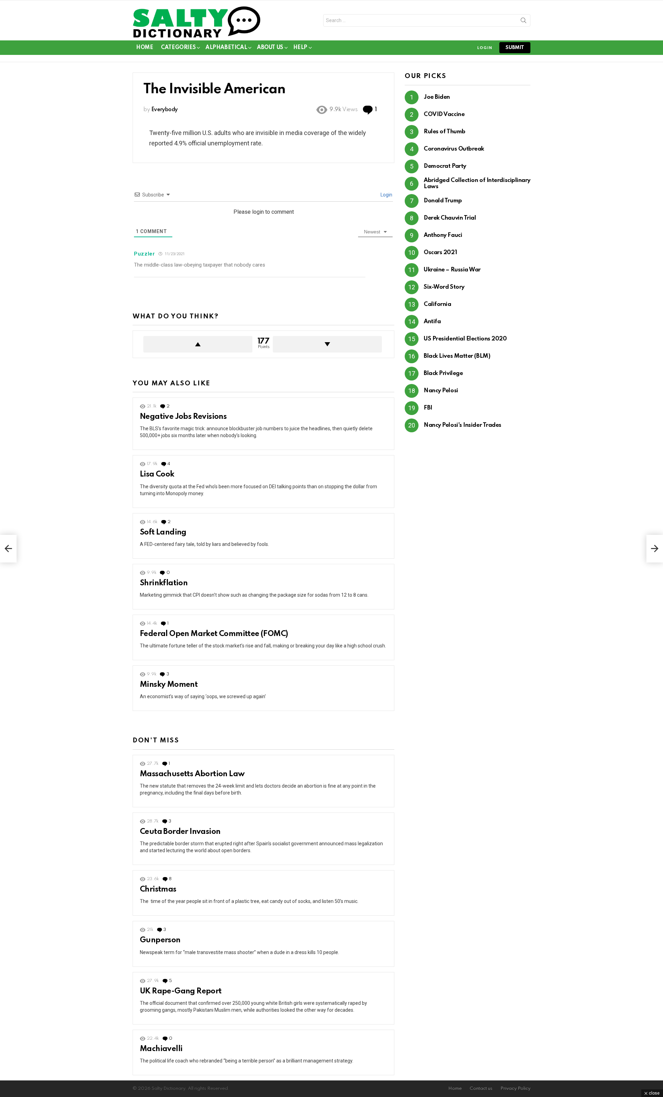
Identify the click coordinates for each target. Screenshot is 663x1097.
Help (300, 47)
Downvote (327, 344)
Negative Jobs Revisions (183, 417)
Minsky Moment (169, 685)
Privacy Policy (515, 1088)
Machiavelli (161, 1049)
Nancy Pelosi (441, 391)
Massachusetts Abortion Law (192, 774)
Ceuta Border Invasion (180, 832)
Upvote (197, 344)
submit (515, 47)
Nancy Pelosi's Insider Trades (462, 425)
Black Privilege (443, 373)
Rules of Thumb (444, 132)
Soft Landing (163, 532)
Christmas (158, 889)
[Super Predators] (654, 548)
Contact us (481, 1088)
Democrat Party (445, 166)
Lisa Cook (157, 474)
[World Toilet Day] (8, 548)
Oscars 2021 (440, 253)
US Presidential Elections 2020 (465, 339)
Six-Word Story (444, 287)
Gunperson (160, 940)
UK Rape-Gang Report (181, 991)
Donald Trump (443, 201)
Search (523, 21)
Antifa (432, 322)
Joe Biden (437, 97)
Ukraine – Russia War (452, 270)
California (437, 304)
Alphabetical (226, 47)
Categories (178, 47)
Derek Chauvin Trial (450, 218)
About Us (270, 47)
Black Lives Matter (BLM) (457, 356)
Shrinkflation (164, 583)
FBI (428, 408)
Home (144, 47)
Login (385, 195)
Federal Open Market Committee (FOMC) (214, 634)
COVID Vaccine (444, 114)
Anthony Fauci (443, 235)
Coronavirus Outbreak (454, 149)
